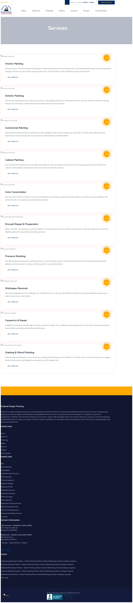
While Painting (6, 477)
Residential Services (8, 490)
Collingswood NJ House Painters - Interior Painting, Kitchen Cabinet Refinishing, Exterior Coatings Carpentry (38, 561)
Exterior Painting (14, 95)
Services (74, 11)
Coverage (4, 517)
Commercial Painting (16, 127)
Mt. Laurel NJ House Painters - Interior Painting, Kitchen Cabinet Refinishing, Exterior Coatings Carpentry (37, 564)
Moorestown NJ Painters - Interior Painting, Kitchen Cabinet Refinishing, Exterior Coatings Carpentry (36, 574)
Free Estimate (101, 11)
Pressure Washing (15, 256)
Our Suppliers (5, 470)
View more (4, 578)
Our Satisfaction (6, 467)
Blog (2, 464)
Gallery (62, 11)
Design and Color (7, 487)
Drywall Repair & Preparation (21, 224)
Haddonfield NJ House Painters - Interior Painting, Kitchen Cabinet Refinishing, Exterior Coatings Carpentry (38, 568)
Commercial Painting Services (11, 513)
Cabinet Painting (14, 160)
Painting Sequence (7, 480)
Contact (86, 11)
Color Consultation (15, 192)
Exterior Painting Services (10, 510)
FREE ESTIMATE (106, 2)
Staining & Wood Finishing (19, 352)
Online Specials (6, 500)
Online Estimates (7, 497)
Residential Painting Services (11, 503)
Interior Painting (14, 63)
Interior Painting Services (9, 507)
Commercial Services (8, 493)
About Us (36, 11)
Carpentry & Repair (16, 320)
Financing (49, 11)
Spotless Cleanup (7, 483)
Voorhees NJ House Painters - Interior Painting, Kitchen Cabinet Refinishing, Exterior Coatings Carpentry (37, 571)
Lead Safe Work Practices (10, 473)
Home (24, 11)
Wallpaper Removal (16, 288)
